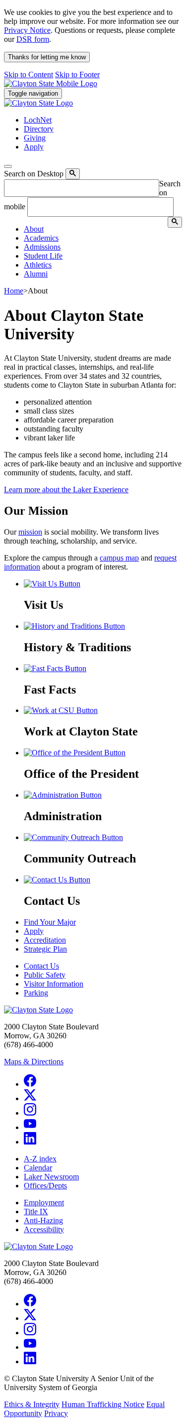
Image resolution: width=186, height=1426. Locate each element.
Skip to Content (28, 74)
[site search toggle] (8, 166)
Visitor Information (53, 984)
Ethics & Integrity (32, 1404)
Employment (44, 1202)
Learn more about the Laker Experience (66, 489)
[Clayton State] (50, 83)
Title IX (36, 1211)
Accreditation (45, 940)
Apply (34, 931)
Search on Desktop (33, 173)
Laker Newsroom (51, 1176)
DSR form (32, 39)
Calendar (38, 1167)
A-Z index (40, 1158)
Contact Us (41, 966)
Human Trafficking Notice (103, 1404)
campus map (119, 558)
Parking (36, 993)
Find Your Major (50, 922)
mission (30, 532)
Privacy (56, 1413)
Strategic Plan (45, 949)
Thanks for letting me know (47, 57)
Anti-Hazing (43, 1220)
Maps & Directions (33, 1061)
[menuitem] (103, 229)
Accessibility (44, 1229)
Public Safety (44, 975)
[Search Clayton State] (72, 173)
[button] (34, 229)
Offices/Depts (45, 1185)
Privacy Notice (27, 30)
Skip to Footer (77, 74)
